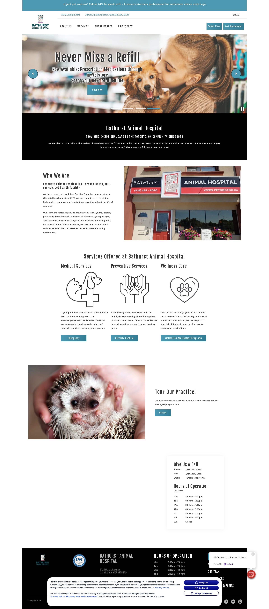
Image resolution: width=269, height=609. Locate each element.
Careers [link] (236, 14)
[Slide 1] (115, 108)
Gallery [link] (163, 413)
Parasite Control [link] (124, 338)
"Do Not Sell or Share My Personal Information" (74, 596)
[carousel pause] (242, 109)
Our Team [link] (214, 572)
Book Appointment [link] (233, 26)
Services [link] (83, 26)
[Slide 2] (128, 108)
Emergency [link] (125, 26)
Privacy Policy (162, 587)
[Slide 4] (153, 108)
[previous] (33, 74)
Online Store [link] (214, 26)
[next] (236, 74)
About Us (66, 26)
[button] (251, 574)
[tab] (179, 491)
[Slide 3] (141, 108)
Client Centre (103, 26)
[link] (40, 22)
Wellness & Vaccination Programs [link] (183, 338)
